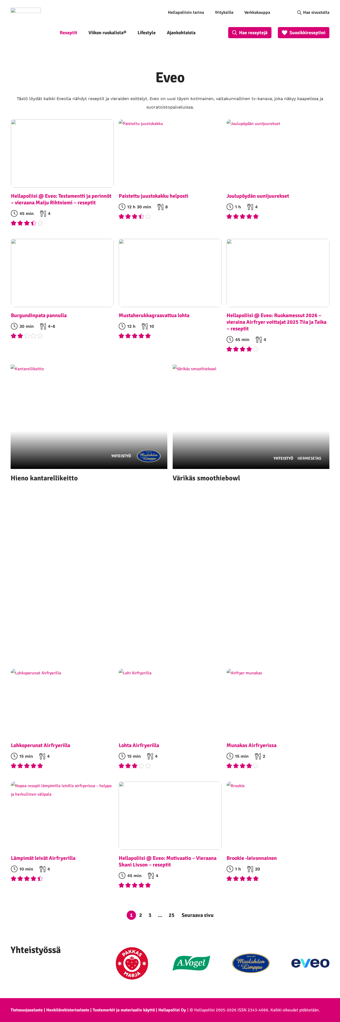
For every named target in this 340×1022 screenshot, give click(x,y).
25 (172, 915)
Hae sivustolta (316, 12)
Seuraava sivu (198, 915)
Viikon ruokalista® (107, 33)
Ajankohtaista (181, 33)
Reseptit (68, 33)
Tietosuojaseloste (27, 1010)
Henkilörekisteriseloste (67, 1010)
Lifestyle (147, 33)
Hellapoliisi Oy (172, 1010)
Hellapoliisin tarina (186, 12)
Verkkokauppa (257, 12)
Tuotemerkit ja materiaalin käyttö (124, 1010)
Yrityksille (224, 12)
